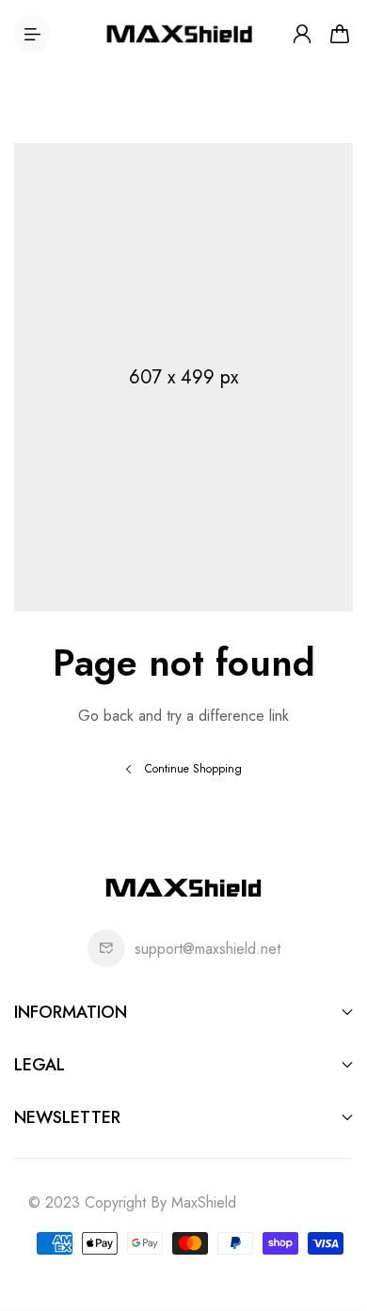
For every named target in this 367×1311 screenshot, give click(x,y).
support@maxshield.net (207, 949)
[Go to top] (334, 1217)
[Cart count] (340, 33)
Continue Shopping (193, 768)
